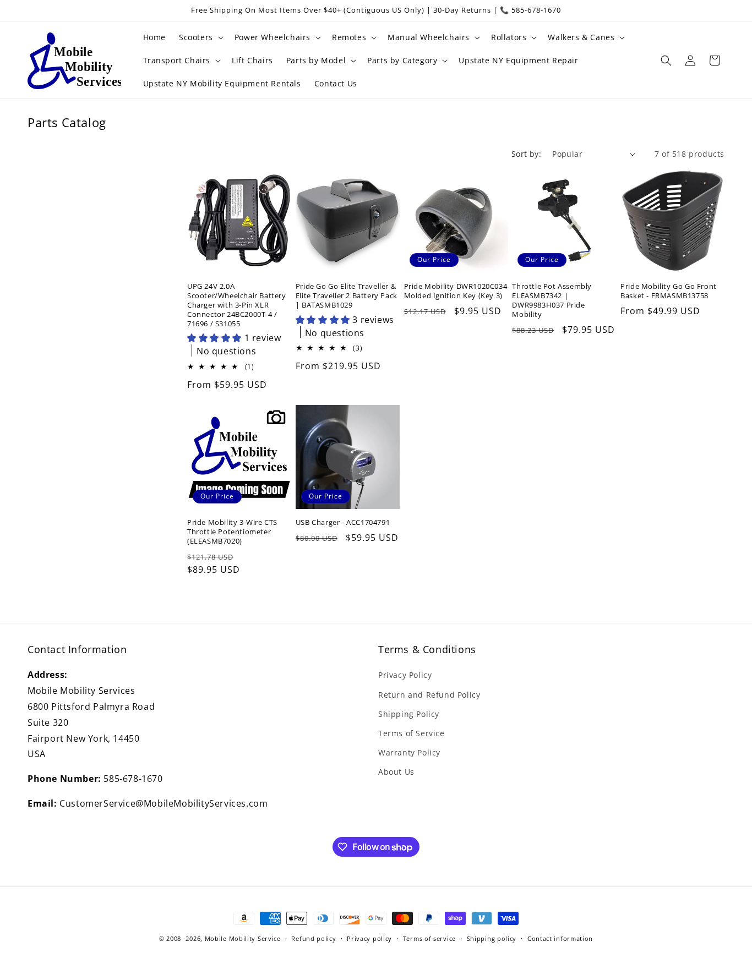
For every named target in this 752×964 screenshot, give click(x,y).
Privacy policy (369, 938)
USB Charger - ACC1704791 (343, 522)
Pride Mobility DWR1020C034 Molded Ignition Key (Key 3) (456, 291)
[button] (200, 37)
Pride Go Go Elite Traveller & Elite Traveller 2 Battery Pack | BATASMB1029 (346, 296)
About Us (396, 771)
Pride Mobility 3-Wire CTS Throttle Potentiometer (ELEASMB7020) (232, 532)
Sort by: (526, 154)
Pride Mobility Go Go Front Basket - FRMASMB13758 (668, 291)
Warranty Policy (409, 752)
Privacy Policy (405, 675)
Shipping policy (492, 938)
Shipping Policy (408, 714)
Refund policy (313, 938)
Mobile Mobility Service (243, 938)
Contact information (560, 938)
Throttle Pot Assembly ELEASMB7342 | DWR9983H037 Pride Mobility (552, 300)
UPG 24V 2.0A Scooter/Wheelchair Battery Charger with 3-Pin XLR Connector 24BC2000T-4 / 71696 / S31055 (236, 305)
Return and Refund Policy (429, 694)
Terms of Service (411, 733)
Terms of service (429, 938)
